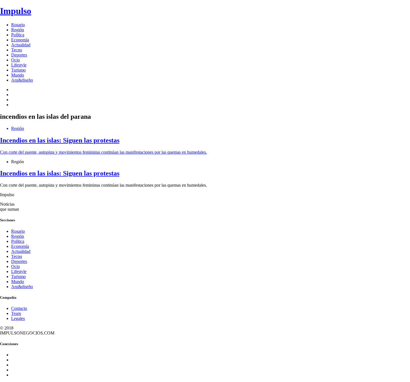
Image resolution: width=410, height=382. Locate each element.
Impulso (15, 11)
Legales (18, 318)
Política (17, 34)
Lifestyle (18, 65)
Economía (20, 39)
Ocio (15, 60)
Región (17, 29)
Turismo (18, 70)
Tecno (16, 50)
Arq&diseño (22, 80)
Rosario (18, 24)
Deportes (19, 55)
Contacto (19, 308)
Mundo (17, 75)
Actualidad (20, 44)
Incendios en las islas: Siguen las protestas (59, 173)
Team (16, 313)
